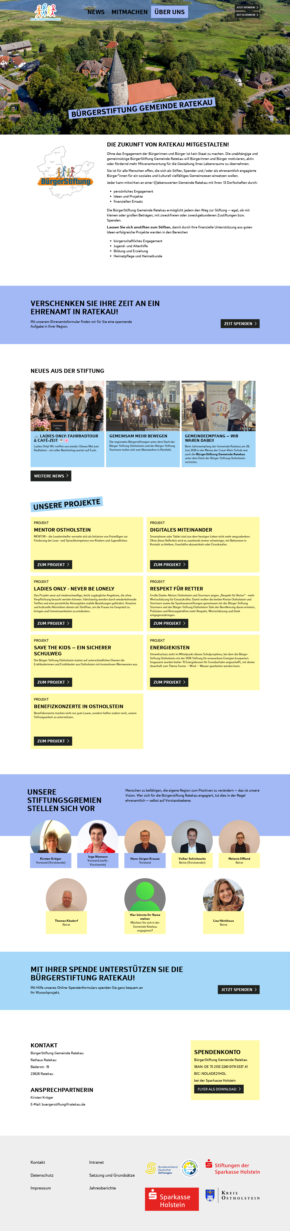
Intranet (96, 1162)
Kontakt (38, 1162)
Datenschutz (42, 1175)
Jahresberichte (102, 1187)
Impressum (41, 1187)
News (96, 12)
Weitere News (49, 475)
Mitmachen (129, 12)
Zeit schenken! (246, 14)
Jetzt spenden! (246, 7)
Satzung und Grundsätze (112, 1175)
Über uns (169, 12)
